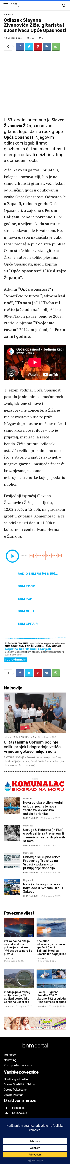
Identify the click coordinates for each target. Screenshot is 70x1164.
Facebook (18, 1108)
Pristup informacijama (18, 1065)
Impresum (10, 1055)
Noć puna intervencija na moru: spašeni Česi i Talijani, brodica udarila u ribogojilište (51, 947)
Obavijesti (28, 798)
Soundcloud (19, 1113)
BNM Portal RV (28, 737)
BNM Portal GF (30, 818)
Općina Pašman (13, 1095)
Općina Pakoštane (15, 1089)
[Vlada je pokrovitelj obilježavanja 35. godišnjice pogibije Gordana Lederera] (19, 978)
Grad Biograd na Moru (17, 1079)
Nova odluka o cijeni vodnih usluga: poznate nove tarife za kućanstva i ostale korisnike (44, 808)
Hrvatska (8, 15)
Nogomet (28, 880)
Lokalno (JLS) (11, 737)
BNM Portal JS (30, 845)
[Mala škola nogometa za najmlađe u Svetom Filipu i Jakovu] (12, 887)
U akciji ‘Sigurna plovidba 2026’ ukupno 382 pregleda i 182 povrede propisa (51, 996)
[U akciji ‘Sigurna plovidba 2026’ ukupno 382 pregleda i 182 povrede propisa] (51, 978)
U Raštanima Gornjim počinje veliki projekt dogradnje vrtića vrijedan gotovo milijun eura (32, 747)
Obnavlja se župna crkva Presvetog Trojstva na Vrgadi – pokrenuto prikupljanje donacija (41, 862)
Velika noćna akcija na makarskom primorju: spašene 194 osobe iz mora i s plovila (18, 947)
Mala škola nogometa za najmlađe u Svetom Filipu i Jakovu (43, 887)
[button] (63, 5)
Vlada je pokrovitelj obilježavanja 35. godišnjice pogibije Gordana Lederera (17, 996)
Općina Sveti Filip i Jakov (19, 1084)
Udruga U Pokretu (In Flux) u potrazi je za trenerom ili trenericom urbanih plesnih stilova (44, 835)
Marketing (10, 1060)
